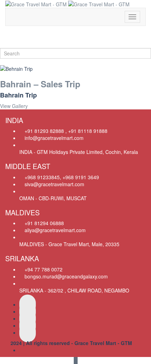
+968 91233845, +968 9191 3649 (62, 177)
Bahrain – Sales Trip (40, 84)
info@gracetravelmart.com (54, 137)
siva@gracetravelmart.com (54, 184)
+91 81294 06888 (44, 223)
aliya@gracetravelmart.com (55, 230)
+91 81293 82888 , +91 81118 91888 (66, 130)
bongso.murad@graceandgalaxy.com (66, 276)
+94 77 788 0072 (44, 269)
